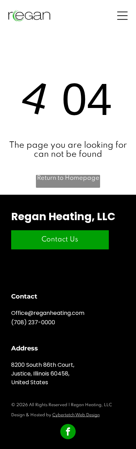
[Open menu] (122, 15)
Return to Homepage (68, 178)
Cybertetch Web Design (76, 415)
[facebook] (68, 432)
